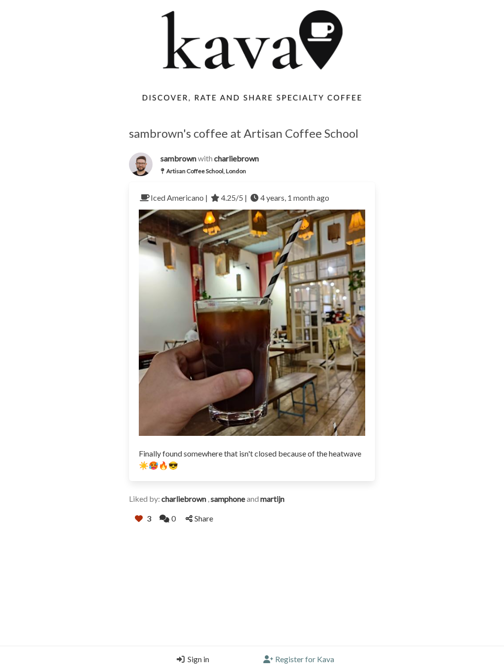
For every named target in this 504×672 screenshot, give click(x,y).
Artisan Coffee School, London (206, 171)
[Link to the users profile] (141, 164)
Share (203, 518)
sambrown (179, 158)
